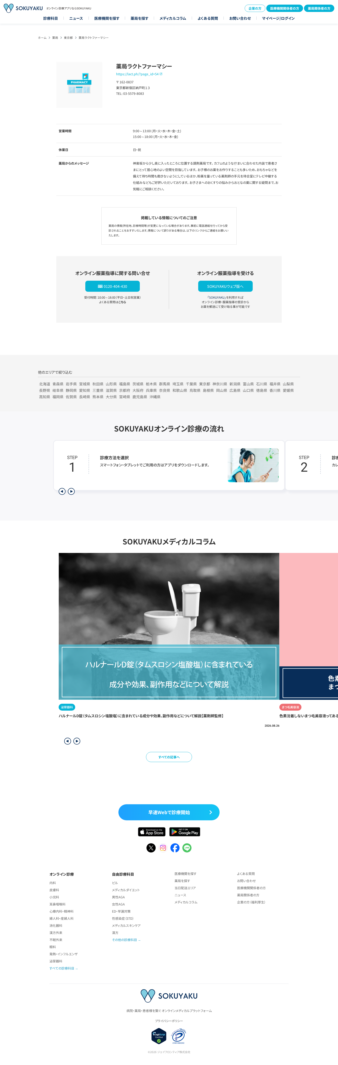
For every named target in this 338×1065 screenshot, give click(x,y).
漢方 (115, 932)
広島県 (235, 390)
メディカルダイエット (126, 890)
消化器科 (55, 925)
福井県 (275, 384)
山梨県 (288, 384)
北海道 (44, 384)
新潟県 (235, 384)
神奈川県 (219, 384)
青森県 (57, 384)
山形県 (111, 384)
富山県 (248, 384)
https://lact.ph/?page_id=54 (137, 74)
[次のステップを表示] (71, 491)
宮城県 (84, 384)
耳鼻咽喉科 (57, 904)
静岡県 (71, 390)
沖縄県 (154, 396)
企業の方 (255, 8)
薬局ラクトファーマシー (94, 37)
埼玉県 (177, 384)
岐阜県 (57, 390)
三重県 (97, 390)
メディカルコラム (173, 18)
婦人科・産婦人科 (61, 918)
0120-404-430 (115, 286)
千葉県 (191, 384)
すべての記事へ (169, 757)
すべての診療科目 (61, 968)
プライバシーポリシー (169, 1021)
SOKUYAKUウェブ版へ (225, 286)
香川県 (275, 390)
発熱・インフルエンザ (63, 954)
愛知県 (84, 390)
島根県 (208, 390)
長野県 (44, 390)
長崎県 (84, 396)
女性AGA (118, 904)
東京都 (68, 37)
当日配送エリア (185, 888)
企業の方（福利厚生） (251, 902)
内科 (52, 882)
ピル (115, 882)
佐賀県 (71, 396)
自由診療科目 (123, 874)
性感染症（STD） (123, 918)
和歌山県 (179, 390)
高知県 (44, 396)
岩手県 (71, 384)
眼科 (52, 946)
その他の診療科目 (124, 939)
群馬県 (164, 384)
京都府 (124, 390)
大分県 (111, 396)
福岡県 (57, 396)
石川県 (261, 384)
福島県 (124, 384)
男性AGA (118, 897)
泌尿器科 (55, 961)
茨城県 (137, 384)
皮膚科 (54, 890)
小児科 (54, 897)
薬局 (55, 37)
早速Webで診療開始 (169, 812)
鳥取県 (195, 390)
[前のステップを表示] (62, 491)
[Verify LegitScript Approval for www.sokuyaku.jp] (159, 1036)
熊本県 (97, 396)
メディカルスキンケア (126, 925)
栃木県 (151, 384)
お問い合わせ (240, 18)
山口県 (248, 390)
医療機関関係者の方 (284, 8)
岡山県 (221, 390)
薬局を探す (139, 18)
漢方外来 (55, 932)
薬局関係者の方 (319, 8)
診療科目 (50, 18)
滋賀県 (111, 390)
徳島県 (261, 390)
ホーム (42, 37)
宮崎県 (124, 396)
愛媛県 (288, 390)
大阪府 (137, 390)
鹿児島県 (139, 396)
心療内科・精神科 (61, 911)
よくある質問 (208, 18)
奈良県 (164, 390)
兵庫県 (151, 390)
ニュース (76, 18)
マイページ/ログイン (278, 18)
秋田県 (97, 384)
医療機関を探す (106, 18)
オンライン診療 (61, 874)
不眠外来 (55, 939)
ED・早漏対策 (121, 911)
